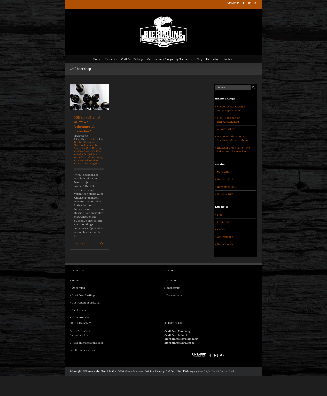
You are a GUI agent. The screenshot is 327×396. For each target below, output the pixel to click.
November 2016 (226, 186)
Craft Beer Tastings (83, 295)
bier (81, 142)
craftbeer (78, 160)
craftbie (78, 163)
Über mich (78, 287)
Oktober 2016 (225, 194)
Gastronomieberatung (86, 302)
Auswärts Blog (226, 129)
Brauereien (224, 222)
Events (221, 229)
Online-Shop (88, 163)
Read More (79, 243)
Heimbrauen (225, 244)
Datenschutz (174, 295)
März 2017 (223, 172)
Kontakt (171, 280)
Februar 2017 (225, 179)
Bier (94, 139)
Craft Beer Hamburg (91, 148)
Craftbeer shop (91, 160)
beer (76, 142)
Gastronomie (225, 236)
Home (75, 280)
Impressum (173, 287)
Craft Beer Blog (81, 317)
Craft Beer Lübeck (82, 151)
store (97, 163)
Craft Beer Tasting (94, 157)
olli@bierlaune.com (91, 342)
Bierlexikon (79, 310)
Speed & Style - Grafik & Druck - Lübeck (216, 371)
